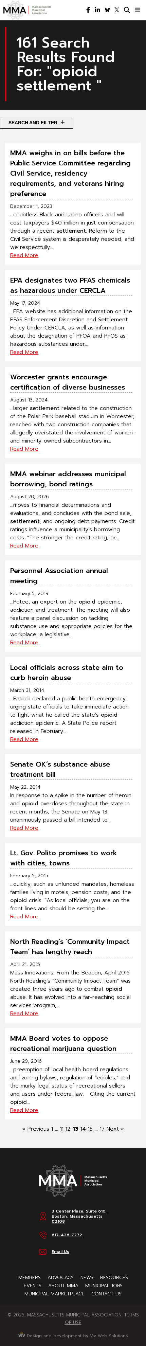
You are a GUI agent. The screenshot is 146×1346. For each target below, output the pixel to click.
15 (90, 1129)
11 (61, 1129)
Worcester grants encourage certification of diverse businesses (67, 382)
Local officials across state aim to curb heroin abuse (66, 672)
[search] (127, 10)
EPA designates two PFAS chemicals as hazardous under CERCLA (70, 285)
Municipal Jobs (104, 1285)
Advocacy (61, 1277)
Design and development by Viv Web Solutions (76, 1336)
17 (102, 1129)
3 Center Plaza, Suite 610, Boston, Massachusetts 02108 (79, 1216)
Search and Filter (33, 122)
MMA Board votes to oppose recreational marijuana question (63, 1043)
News (86, 1277)
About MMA (63, 1285)
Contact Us (106, 1293)
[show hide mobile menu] (137, 10)
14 (83, 1129)
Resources (114, 1277)
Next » (115, 1129)
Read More (24, 255)
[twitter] (117, 10)
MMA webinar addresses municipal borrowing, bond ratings (68, 479)
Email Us (60, 1252)
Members (29, 1277)
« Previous (35, 1129)
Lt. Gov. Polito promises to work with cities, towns (63, 858)
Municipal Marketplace (54, 1293)
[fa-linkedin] (97, 10)
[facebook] (88, 10)
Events (32, 1285)
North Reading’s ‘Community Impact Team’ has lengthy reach (70, 946)
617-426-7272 (67, 1235)
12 (68, 1129)
